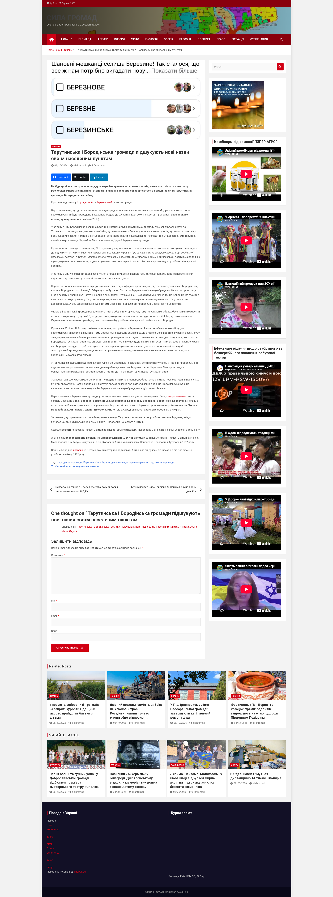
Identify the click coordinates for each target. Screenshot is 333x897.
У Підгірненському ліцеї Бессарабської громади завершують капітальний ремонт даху (190, 711)
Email (55, 615)
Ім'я (54, 600)
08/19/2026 (119, 722)
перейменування (138, 462)
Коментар (58, 555)
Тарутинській (104, 202)
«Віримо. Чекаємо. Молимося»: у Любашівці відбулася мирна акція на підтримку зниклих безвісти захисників (196, 780)
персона (185, 39)
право (221, 39)
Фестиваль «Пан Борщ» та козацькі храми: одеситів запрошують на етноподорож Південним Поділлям (254, 711)
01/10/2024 (61, 165)
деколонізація (119, 462)
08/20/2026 (59, 722)
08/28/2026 (59, 791)
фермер (102, 39)
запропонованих (178, 396)
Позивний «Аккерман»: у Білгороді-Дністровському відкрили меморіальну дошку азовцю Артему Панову (133, 780)
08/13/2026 (240, 722)
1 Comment (98, 165)
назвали (78, 450)
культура (55, 765)
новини (66, 39)
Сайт (54, 631)
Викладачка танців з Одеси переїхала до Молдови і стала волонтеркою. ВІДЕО (87, 489)
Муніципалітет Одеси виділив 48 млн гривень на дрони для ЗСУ (163, 489)
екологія (151, 39)
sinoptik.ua (80, 871)
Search (280, 66)
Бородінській (85, 202)
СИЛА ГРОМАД (72, 18)
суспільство (259, 39)
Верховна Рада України (96, 462)
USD (188, 876)
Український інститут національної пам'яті (75, 466)
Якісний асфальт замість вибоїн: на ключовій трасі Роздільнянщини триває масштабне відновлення (136, 711)
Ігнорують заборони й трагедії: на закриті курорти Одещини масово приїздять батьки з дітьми (74, 711)
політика (204, 39)
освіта (168, 39)
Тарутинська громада (161, 462)
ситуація (238, 39)
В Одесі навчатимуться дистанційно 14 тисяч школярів (255, 776)
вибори (119, 39)
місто (135, 39)
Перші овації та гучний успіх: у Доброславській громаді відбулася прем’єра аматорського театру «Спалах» (74, 780)
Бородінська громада (70, 462)
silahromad (80, 165)
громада (84, 39)
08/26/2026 (179, 791)
